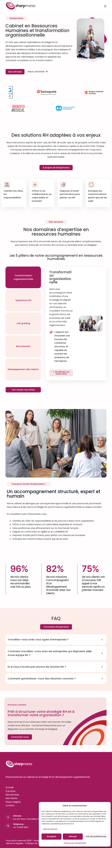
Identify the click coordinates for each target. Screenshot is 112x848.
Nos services (12, 794)
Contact (10, 805)
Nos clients (11, 798)
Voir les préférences (96, 836)
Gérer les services (50, 829)
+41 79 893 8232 (20, 827)
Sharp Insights (13, 801)
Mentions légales (14, 843)
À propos (10, 791)
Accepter (51, 836)
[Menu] (105, 6)
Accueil (9, 787)
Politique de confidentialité (75, 843)
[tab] (23, 277)
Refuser (73, 836)
